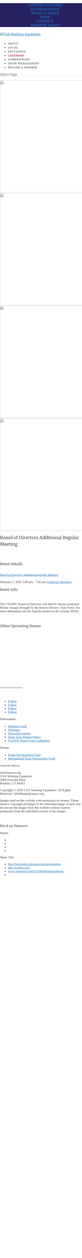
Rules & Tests (45, 13)
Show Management (23, 63)
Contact (45, 21)
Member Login (45, 25)
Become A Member (22, 67)
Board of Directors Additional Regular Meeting (29, 575)
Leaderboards (45, 9)
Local (13, 47)
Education (16, 51)
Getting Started (45, 5)
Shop (45, 17)
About (13, 43)
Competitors (19, 59)
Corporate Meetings (59, 582)
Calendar (16, 55)
